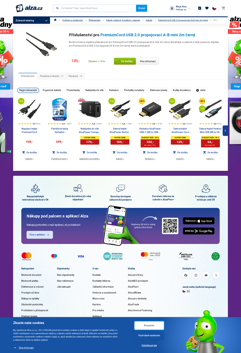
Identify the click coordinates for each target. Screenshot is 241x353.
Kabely (149, 20)
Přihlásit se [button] (181, 9)
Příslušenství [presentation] (28, 76)
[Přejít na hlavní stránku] (29, 8)
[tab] (28, 76)
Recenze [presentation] (75, 76)
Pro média (98, 310)
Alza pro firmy (135, 275)
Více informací (26, 347)
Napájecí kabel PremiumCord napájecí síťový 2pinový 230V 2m (29, 130)
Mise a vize (98, 298)
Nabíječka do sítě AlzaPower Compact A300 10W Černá (90, 130)
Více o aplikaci (37, 234)
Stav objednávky (65, 275)
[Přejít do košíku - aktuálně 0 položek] (223, 8)
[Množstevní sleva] (81, 100)
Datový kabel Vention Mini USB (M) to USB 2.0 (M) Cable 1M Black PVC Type (210, 130)
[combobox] (94, 8)
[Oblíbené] (207, 8)
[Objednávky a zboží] (200, 8)
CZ (188, 291)
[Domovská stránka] (55, 20)
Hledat (141, 8)
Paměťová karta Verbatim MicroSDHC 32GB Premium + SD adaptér (59, 130)
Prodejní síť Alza (30, 292)
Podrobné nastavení (149, 335)
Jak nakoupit (63, 286)
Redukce (150, 159)
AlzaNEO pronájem (138, 281)
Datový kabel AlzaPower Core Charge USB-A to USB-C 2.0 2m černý (180, 130)
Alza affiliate (134, 292)
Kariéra (96, 304)
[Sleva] (142, 101)
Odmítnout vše (149, 345)
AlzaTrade (133, 304)
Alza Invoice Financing (140, 310)
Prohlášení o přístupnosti (34, 310)
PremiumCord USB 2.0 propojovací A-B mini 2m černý (183, 20)
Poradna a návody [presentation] (51, 76)
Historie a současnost (104, 292)
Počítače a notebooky (72, 20)
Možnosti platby (29, 281)
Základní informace (103, 286)
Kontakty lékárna (101, 281)
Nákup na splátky (30, 298)
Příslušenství (94, 20)
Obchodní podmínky (32, 304)
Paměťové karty (59, 159)
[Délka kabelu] (21, 101)
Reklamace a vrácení (32, 286)
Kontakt (96, 275)
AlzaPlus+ (133, 286)
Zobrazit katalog (25, 20)
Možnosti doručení (31, 275)
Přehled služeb (29, 316)
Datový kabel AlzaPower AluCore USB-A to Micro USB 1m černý (120, 130)
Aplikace (97, 316)
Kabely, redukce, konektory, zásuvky (123, 20)
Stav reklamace (65, 281)
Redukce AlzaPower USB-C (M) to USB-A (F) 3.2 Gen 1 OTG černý (150, 130)
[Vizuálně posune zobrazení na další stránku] (225, 130)
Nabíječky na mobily (89, 159)
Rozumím (149, 325)
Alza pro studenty (137, 298)
